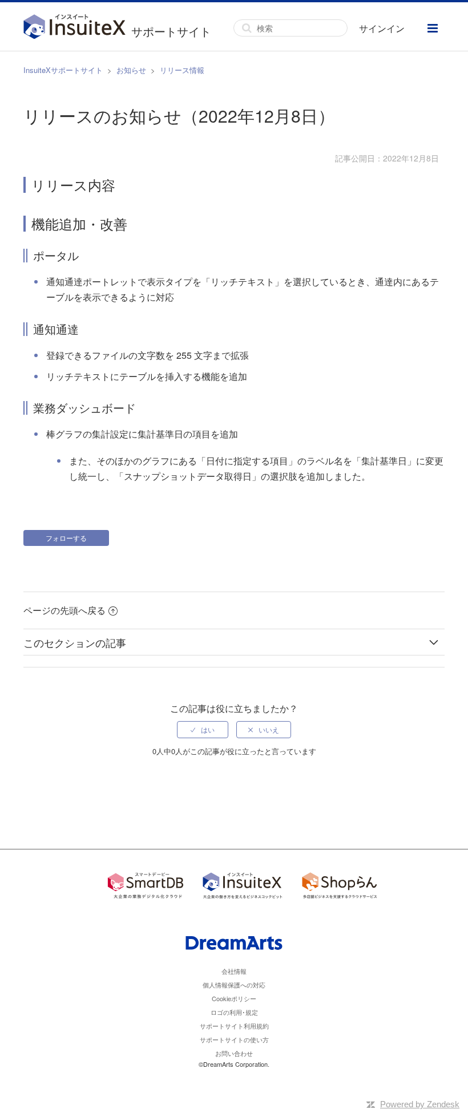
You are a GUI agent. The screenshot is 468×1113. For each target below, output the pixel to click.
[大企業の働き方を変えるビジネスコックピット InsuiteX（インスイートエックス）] (243, 887)
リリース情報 (182, 69)
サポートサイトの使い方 (234, 1039)
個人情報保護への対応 (234, 984)
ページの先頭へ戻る (64, 610)
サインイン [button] (382, 28)
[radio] (202, 729)
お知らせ (131, 69)
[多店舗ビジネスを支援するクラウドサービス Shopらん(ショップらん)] (340, 887)
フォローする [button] (66, 538)
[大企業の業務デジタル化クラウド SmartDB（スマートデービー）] (145, 887)
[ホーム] (77, 28)
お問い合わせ (234, 1053)
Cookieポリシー (234, 998)
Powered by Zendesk (419, 1104)
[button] (432, 28)
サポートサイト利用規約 (234, 1025)
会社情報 (234, 971)
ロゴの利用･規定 (234, 1012)
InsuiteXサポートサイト (63, 69)
